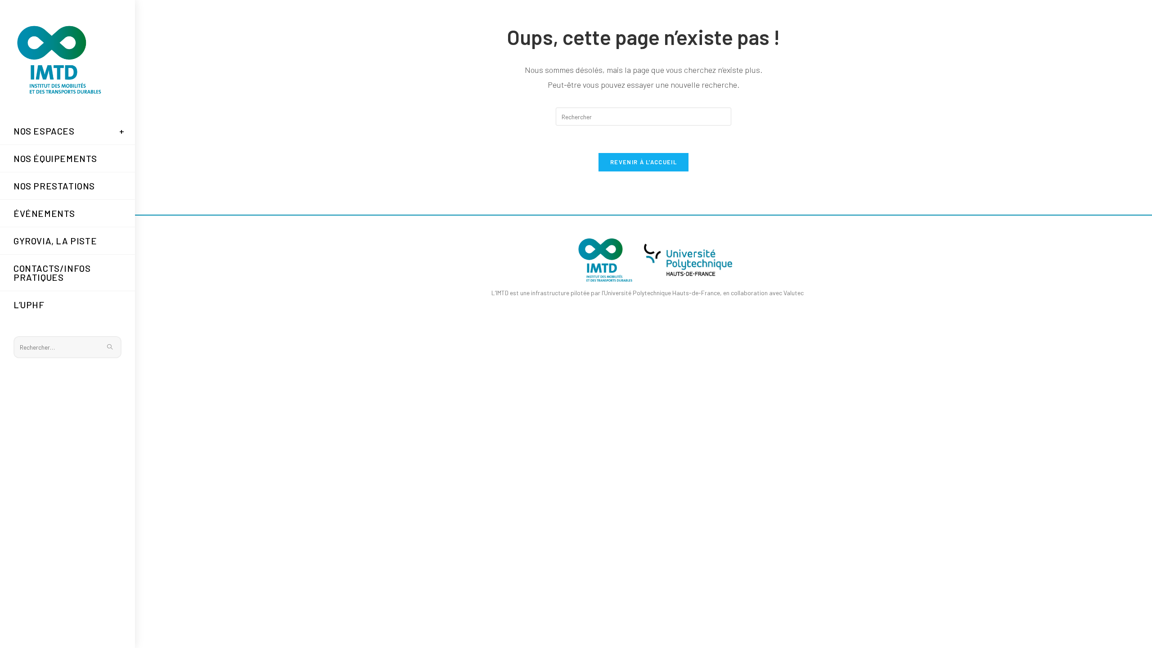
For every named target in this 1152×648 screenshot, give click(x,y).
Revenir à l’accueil (643, 162)
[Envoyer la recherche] (110, 347)
